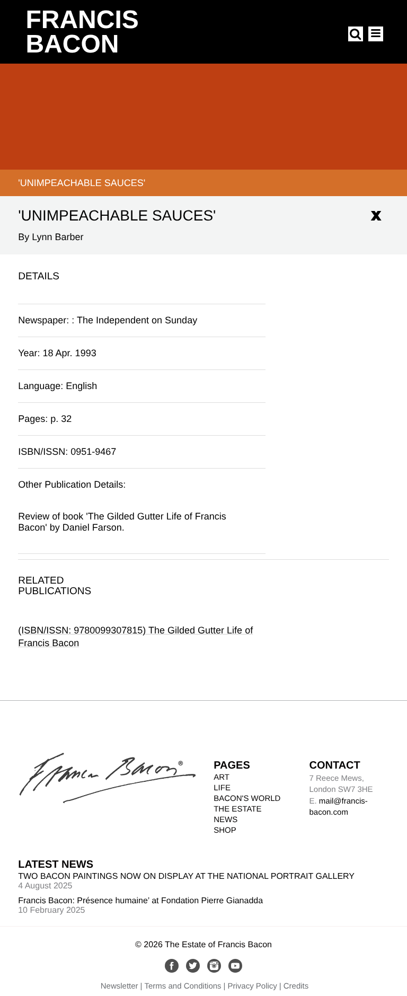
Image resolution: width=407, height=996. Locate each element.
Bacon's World (247, 798)
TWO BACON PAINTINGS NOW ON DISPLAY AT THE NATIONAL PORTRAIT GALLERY (186, 876)
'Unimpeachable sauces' (81, 183)
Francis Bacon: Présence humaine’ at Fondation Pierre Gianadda (140, 900)
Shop (225, 830)
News (225, 819)
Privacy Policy (252, 986)
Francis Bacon (81, 32)
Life (222, 787)
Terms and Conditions (183, 986)
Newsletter (119, 986)
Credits (296, 986)
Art (221, 777)
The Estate (237, 809)
